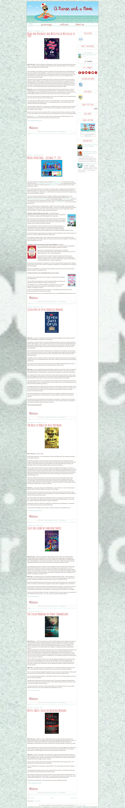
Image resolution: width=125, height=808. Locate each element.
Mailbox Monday (53, 184)
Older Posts (73, 798)
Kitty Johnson (84, 56)
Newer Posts (30, 798)
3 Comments (62, 301)
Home (52, 798)
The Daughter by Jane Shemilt (90, 163)
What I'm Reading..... (88, 53)
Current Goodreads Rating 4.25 (33, 690)
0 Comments (62, 131)
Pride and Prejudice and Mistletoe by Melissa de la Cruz (51, 35)
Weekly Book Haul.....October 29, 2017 (44, 158)
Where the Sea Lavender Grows (88, 55)
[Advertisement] (37, 144)
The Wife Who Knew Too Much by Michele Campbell (90, 145)
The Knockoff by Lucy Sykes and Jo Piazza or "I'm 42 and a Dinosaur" (90, 153)
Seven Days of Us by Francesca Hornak (45, 309)
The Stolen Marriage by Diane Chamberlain (47, 614)
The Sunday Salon (56, 183)
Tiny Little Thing (66, 199)
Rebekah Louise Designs (80, 805)
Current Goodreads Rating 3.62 (34, 783)
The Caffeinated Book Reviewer (44, 183)
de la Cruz (35, 116)
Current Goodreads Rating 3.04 (34, 120)
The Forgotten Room (60, 201)
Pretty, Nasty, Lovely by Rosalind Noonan (46, 710)
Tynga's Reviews (57, 181)
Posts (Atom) (37, 801)
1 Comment (62, 606)
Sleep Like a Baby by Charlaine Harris (44, 528)
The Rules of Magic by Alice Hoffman (44, 425)
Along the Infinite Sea (41, 199)
